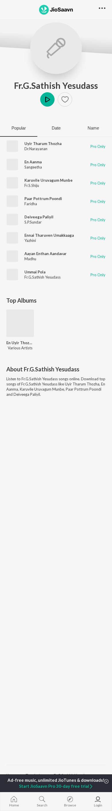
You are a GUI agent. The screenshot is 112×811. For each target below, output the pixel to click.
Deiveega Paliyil (38, 217)
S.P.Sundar (33, 222)
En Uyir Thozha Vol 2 (20, 342)
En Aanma (33, 162)
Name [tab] (93, 128)
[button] (65, 99)
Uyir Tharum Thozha (42, 143)
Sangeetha (33, 167)
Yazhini (30, 240)
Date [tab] (56, 128)
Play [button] (47, 99)
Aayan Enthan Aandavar (45, 253)
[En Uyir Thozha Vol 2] (20, 323)
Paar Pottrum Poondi (43, 198)
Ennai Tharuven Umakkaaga (49, 235)
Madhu (30, 258)
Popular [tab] (18, 128)
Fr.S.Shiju (31, 185)
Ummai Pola (34, 272)
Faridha (30, 203)
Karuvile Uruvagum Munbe (48, 180)
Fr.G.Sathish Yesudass (56, 85)
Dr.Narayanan (35, 148)
